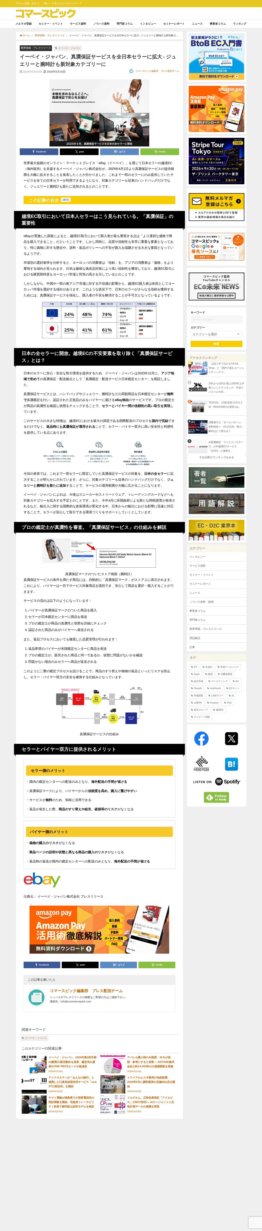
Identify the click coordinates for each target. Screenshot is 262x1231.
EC (237, 681)
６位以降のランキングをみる (216, 457)
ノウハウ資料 (101, 23)
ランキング (239, 23)
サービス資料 (78, 23)
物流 (210, 674)
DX (195, 667)
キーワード (198, 312)
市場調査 (198, 695)
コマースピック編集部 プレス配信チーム (157, 71)
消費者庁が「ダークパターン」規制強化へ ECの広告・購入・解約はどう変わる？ (226, 426)
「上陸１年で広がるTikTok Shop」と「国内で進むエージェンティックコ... (226, 368)
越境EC (220, 710)
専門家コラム (125, 23)
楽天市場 (198, 681)
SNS (229, 703)
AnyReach (215, 688)
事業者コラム (218, 23)
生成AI (208, 667)
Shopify (198, 688)
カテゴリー (198, 327)
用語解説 (194, 638)
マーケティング (219, 681)
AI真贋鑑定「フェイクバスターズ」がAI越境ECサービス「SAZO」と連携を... (225, 446)
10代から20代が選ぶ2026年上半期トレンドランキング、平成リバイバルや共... (226, 387)
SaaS (197, 674)
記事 (192, 647)
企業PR (198, 703)
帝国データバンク (229, 667)
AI (233, 695)
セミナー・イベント (51, 23)
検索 (216, 343)
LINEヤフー (217, 695)
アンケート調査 (202, 717)
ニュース (197, 23)
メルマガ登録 (24, 23)
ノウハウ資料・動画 (201, 601)
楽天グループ (201, 710)
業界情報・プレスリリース (36, 48)
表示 (65, 199)
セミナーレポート (174, 23)
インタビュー (148, 23)
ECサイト (234, 688)
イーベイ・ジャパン (69, 48)
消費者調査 (226, 674)
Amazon (214, 703)
